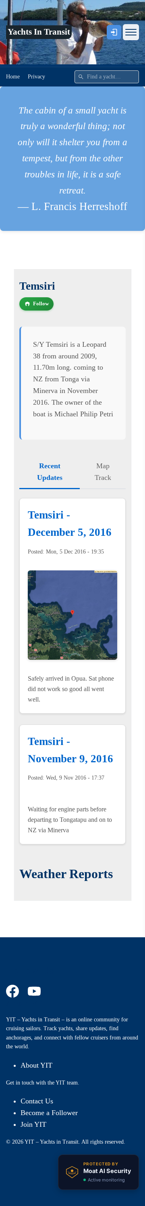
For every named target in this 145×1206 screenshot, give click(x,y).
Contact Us (37, 1101)
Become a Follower (49, 1113)
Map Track (103, 472)
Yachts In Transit (39, 32)
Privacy (36, 77)
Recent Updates (49, 472)
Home (13, 77)
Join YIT (33, 1124)
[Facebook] (13, 991)
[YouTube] (35, 991)
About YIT (36, 1065)
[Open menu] (131, 32)
